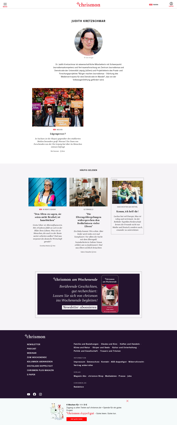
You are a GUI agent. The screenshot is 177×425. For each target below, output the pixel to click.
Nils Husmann (55, 151)
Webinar (31, 353)
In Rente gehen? (49, 209)
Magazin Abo (80, 376)
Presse (122, 376)
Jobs (129, 376)
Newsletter (33, 344)
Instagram (40, 394)
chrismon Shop (95, 376)
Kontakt (105, 362)
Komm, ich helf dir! (127, 211)
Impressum (79, 362)
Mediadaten (111, 376)
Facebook (34, 394)
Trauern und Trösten (110, 351)
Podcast (31, 349)
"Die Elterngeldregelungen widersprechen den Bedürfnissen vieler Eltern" (88, 220)
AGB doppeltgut (119, 362)
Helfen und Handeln (130, 344)
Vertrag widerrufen (83, 365)
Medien (59, 130)
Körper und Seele (101, 347)
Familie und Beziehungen (86, 344)
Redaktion (79, 387)
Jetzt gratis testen (76, 419)
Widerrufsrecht (136, 362)
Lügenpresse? (58, 134)
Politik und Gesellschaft (86, 351)
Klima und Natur (82, 347)
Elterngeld (88, 209)
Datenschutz (93, 362)
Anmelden (171, 4)
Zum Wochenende (37, 357)
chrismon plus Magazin (40, 370)
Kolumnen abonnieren (40, 361)
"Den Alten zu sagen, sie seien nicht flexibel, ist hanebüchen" (47, 217)
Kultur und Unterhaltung (124, 347)
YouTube (28, 394)
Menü (5, 6)
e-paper (31, 374)
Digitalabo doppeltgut (40, 366)
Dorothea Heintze (45, 246)
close (127, 401)
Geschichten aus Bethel (127, 207)
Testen (153, 4)
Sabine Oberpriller (86, 252)
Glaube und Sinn (109, 344)
